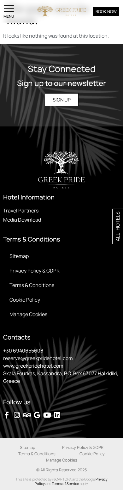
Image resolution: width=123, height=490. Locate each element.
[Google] (36, 415)
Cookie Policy (24, 299)
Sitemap (19, 256)
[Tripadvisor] (26, 415)
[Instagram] (16, 415)
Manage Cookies (28, 314)
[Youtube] (47, 415)
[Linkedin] (57, 415)
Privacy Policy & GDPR (34, 270)
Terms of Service (65, 483)
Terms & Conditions (31, 285)
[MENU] (9, 8)
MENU (8, 16)
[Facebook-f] (6, 415)
